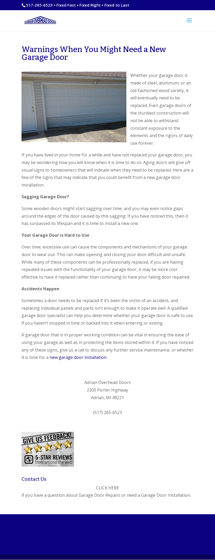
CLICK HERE (107, 488)
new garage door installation (78, 357)
